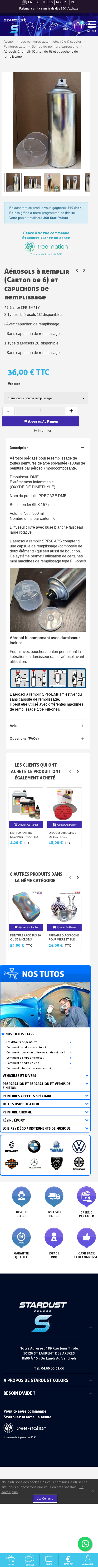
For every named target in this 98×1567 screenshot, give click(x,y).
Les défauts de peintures (21, 1042)
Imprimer (44, 430)
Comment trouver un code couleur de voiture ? (35, 1052)
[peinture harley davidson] (11, 1163)
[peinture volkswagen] (79, 1146)
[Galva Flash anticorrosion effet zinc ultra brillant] (76, 270)
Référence (12, 307)
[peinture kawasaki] (79, 1163)
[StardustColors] (15, 26)
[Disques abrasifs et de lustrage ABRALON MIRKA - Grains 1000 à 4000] (65, 804)
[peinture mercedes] (34, 1163)
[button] (70, 771)
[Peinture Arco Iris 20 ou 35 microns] (26, 907)
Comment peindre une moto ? (25, 1057)
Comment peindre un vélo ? (23, 1063)
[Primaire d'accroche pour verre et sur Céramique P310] (65, 907)
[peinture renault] (11, 1146)
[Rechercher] (31, 26)
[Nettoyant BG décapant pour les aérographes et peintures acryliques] (26, 804)
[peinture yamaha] (56, 1146)
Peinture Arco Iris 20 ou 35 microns (25, 937)
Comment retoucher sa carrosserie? (28, 1068)
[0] (78, 25)
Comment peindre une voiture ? (26, 1047)
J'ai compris (45, 1498)
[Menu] (91, 24)
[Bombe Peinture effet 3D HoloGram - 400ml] (84, 270)
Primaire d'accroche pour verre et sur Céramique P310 (64, 939)
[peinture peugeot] (56, 1163)
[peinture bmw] (34, 1146)
